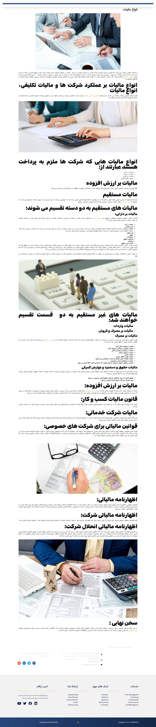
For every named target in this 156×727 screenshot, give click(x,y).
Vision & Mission (73, 697)
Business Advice (133, 702)
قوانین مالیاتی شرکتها (91, 95)
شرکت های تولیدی (91, 391)
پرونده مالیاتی (132, 630)
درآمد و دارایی (125, 202)
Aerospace (105, 695)
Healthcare (104, 697)
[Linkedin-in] (24, 663)
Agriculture (104, 700)
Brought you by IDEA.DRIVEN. (48, 722)
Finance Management (131, 695)
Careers (75, 702)
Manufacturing (103, 702)
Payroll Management (132, 705)
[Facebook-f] (34, 663)
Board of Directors (72, 700)
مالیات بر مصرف (49, 340)
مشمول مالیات (97, 218)
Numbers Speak (73, 705)
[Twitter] (29, 663)
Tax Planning (134, 697)
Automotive (104, 705)
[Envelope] (19, 663)
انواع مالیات (129, 77)
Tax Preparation (133, 700)
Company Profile (73, 695)
